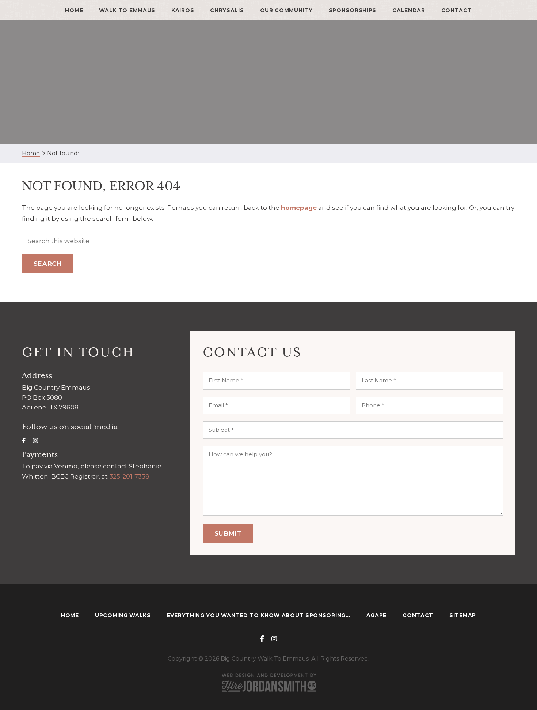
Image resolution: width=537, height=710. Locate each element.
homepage (299, 207)
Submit (227, 533)
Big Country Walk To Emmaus (269, 82)
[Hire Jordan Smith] (268, 682)
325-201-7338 (129, 476)
